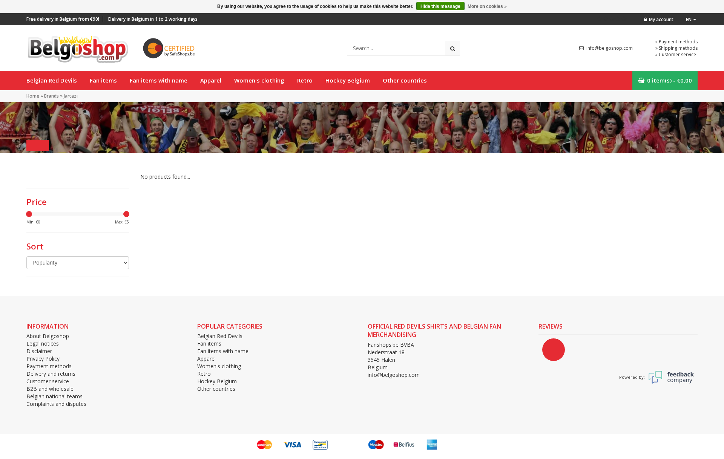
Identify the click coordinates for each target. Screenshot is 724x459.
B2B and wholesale (50, 388)
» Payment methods (676, 41)
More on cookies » (487, 6)
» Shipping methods (676, 48)
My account (661, 19)
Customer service (47, 381)
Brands (51, 96)
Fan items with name (158, 80)
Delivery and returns (50, 373)
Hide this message (440, 6)
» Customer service (675, 54)
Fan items (103, 80)
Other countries (405, 80)
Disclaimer (39, 351)
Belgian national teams (54, 396)
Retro (305, 80)
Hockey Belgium (347, 80)
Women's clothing (259, 80)
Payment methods (49, 366)
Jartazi (71, 96)
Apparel (210, 80)
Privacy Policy (43, 358)
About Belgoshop (47, 336)
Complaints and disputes (56, 403)
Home (32, 96)
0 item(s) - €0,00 (669, 80)
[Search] (452, 48)
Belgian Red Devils (51, 80)
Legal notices (42, 343)
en (689, 19)
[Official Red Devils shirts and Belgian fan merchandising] (77, 47)
